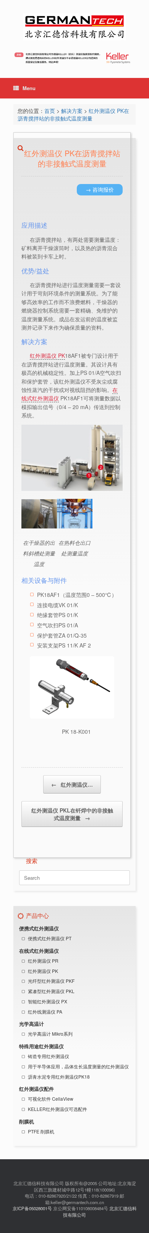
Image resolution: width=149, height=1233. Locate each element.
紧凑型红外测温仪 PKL (51, 991)
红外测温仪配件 (36, 1088)
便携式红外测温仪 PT (49, 938)
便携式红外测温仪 (39, 928)
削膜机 (26, 1121)
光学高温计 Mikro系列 (50, 1033)
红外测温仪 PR (43, 960)
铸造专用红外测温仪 (48, 1056)
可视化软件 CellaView (50, 1098)
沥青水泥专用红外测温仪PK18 (59, 1076)
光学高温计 (31, 1023)
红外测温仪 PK (43, 971)
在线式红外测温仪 (39, 950)
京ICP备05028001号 (32, 1208)
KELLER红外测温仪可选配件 (57, 1109)
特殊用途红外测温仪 (41, 1046)
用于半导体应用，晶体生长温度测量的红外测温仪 (78, 1066)
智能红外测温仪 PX (47, 1001)
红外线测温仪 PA (45, 1011)
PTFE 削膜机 (41, 1131)
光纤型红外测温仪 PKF (51, 981)
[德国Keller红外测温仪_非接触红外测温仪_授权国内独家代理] (74, 26)
